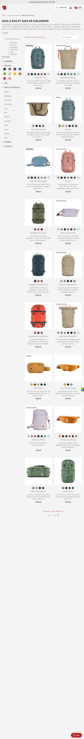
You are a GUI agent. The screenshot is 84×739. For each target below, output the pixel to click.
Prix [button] (6, 83)
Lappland (7, 121)
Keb (5, 113)
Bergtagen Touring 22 (38, 233)
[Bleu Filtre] (20, 69)
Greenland (8, 100)
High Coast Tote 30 (38, 129)
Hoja (5, 108)
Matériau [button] (7, 142)
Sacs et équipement (14, 15)
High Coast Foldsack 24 (68, 336)
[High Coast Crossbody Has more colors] (48, 177)
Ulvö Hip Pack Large (68, 388)
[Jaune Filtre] (14, 73)
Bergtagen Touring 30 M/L (38, 336)
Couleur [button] (7, 66)
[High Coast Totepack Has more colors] (78, 74)
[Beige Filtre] (9, 73)
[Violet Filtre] (14, 69)
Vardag (6, 133)
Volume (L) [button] (8, 146)
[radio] (28, 74)
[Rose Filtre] (9, 78)
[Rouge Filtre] (4, 78)
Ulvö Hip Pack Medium (68, 440)
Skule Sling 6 (38, 388)
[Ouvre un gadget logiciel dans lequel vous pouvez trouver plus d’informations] (76, 735)
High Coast (8, 104)
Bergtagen (7, 96)
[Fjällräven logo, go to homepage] (8, 7)
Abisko (6, 92)
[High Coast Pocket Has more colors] (48, 436)
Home (4, 15)
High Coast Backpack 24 (68, 285)
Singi (6, 125)
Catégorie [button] (8, 61)
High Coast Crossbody (38, 181)
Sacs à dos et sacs (28, 15)
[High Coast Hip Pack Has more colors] (78, 229)
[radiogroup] (38, 74)
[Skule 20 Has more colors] (78, 177)
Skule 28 (38, 78)
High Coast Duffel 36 (38, 491)
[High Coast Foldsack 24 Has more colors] (78, 333)
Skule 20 (68, 181)
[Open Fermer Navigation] (80, 7)
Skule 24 (68, 129)
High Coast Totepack (68, 78)
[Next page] (58, 515)
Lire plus (5, 32)
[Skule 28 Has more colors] (48, 74)
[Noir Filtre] (4, 69)
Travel (6, 129)
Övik (6, 138)
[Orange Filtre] (20, 73)
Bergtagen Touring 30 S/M (38, 285)
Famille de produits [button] (12, 87)
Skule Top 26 (68, 491)
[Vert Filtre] (4, 73)
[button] (75, 7)
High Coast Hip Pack (68, 233)
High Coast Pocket (38, 440)
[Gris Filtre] (9, 69)
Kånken (6, 117)
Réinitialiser (6, 56)
